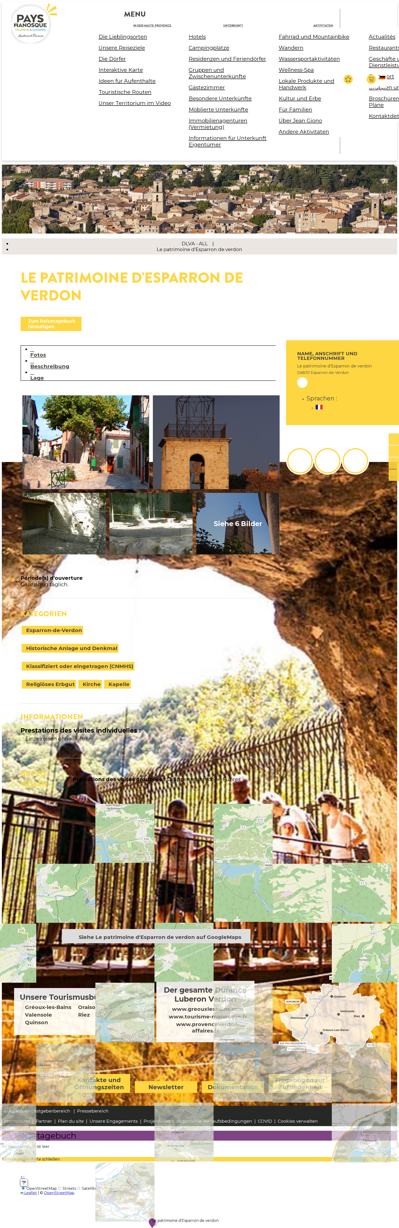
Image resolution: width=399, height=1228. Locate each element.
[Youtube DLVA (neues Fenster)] (355, 460)
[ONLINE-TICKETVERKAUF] (394, 439)
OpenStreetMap (59, 1193)
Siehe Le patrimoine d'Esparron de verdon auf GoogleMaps (160, 937)
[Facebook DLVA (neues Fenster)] (300, 460)
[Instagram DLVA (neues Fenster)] (327, 460)
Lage (37, 378)
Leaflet (30, 1193)
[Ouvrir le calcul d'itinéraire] (24, 1182)
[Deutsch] (383, 81)
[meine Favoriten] (348, 79)
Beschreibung (49, 366)
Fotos (38, 355)
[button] (372, 79)
